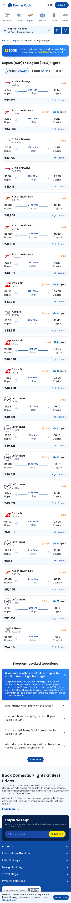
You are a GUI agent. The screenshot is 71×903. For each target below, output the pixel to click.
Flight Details (58, 100)
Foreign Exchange (13, 867)
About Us (8, 846)
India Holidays (11, 860)
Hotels (42, 20)
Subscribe (57, 834)
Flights (30, 20)
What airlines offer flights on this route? (29, 705)
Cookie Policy (9, 899)
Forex (19, 20)
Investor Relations (13, 881)
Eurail (65, 20)
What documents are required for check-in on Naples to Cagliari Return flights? (33, 746)
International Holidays (16, 853)
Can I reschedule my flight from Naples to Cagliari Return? (30, 732)
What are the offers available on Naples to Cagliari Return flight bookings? (32, 675)
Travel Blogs (10, 874)
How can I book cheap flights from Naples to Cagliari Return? (32, 718)
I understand (61, 897)
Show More (35, 759)
